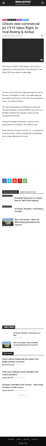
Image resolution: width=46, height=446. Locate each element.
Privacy (19, 439)
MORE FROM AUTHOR (28, 192)
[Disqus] (23, 264)
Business (26, 20)
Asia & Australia (12, 20)
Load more (22, 395)
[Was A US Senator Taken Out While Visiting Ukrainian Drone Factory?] (7, 222)
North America (7, 206)
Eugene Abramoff (9, 330)
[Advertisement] (23, 10)
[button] (43, 3)
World (4, 20)
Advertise (26, 439)
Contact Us (34, 439)
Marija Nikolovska (8, 365)
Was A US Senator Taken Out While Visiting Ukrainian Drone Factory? (27, 222)
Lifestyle (20, 20)
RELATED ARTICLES (11, 192)
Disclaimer (11, 439)
